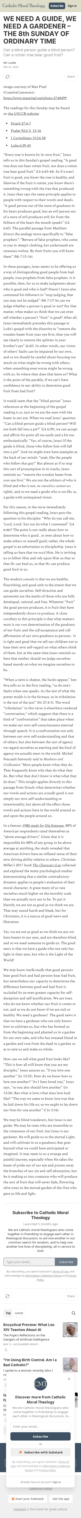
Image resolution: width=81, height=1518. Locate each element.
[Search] (73, 1313)
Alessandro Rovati (26, 1344)
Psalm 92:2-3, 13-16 (26, 131)
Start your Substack (29, 1499)
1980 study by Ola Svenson (43, 825)
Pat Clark (9, 62)
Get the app (61, 1499)
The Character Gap (47, 865)
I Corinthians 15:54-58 (28, 138)
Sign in (72, 6)
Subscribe (57, 6)
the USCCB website (23, 113)
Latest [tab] (19, 1313)
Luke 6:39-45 (21, 145)
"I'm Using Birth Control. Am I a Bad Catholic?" (30, 1362)
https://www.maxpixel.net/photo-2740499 (35, 98)
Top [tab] (8, 1313)
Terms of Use (61, 1271)
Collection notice (40, 1488)
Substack (20, 1509)
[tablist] (14, 1313)
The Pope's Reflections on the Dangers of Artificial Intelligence (26, 1337)
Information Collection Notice (43, 1275)
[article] (40, 1337)
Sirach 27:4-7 (21, 123)
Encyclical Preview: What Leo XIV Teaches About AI (28, 1327)
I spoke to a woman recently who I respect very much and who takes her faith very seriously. (30, 1372)
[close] (69, 1379)
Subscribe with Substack (43, 1452)
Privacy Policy (47, 1470)
